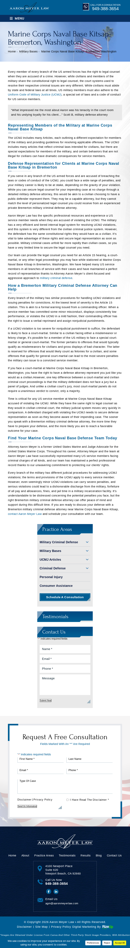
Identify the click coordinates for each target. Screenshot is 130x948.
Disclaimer (24, 799)
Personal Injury (51, 577)
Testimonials (67, 855)
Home (12, 855)
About (25, 855)
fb (49, 891)
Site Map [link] (41, 926)
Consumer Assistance (56, 585)
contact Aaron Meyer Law (25, 514)
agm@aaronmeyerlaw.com (61, 903)
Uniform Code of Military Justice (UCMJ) (35, 94)
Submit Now (45, 700)
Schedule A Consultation (65, 597)
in (56, 891)
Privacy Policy (42, 799)
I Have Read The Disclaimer (89, 799)
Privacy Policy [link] (61, 926)
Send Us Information (27, 806)
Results (86, 855)
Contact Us (114, 855)
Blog (99, 855)
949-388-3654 (105, 8)
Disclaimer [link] (24, 926)
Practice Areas (44, 855)
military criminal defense (56, 278)
